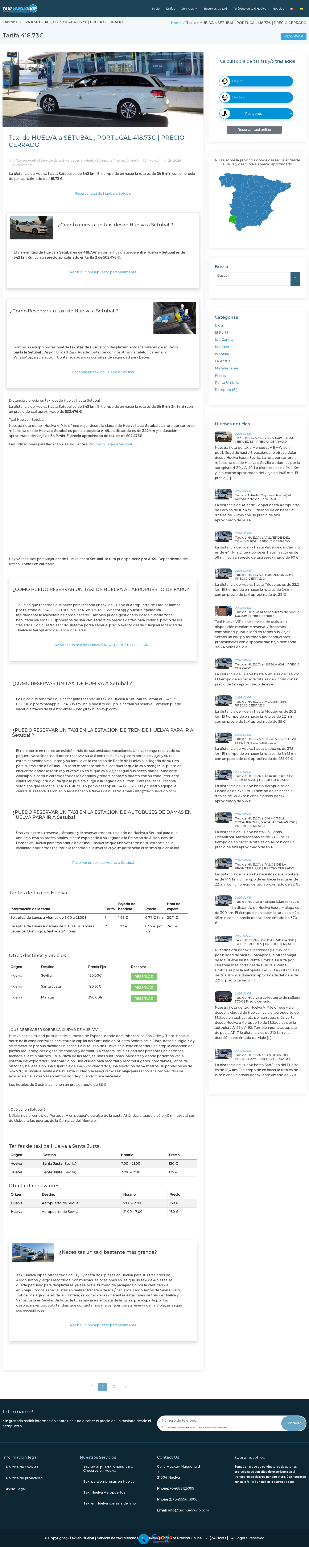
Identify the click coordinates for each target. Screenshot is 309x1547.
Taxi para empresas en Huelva (109, 1481)
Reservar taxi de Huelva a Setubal (103, 193)
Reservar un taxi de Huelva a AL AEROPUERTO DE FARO (103, 645)
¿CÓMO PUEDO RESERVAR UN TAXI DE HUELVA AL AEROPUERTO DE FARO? (100, 589)
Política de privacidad (24, 1478)
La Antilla (223, 361)
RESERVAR (293, 36)
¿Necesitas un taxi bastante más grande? (108, 1252)
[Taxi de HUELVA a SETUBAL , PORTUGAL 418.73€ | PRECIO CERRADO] (103, 91)
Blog (219, 325)
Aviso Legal (16, 1489)
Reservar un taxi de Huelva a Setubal (103, 372)
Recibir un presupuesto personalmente (103, 272)
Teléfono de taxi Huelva (249, 9)
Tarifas (170, 9)
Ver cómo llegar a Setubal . (110, 444)
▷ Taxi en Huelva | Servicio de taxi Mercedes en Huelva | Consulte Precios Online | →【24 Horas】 (87, 160)
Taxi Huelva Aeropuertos (104, 1492)
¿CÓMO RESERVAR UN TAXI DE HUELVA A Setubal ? (72, 683)
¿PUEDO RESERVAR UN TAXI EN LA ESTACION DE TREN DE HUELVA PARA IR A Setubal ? (102, 732)
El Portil (221, 333)
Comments (24, 165)
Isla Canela (224, 340)
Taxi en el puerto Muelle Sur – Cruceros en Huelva (108, 1469)
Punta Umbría (227, 383)
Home (176, 23)
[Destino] (256, 81)
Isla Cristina (225, 347)
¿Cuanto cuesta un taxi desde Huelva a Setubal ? (115, 225)
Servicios (187, 9)
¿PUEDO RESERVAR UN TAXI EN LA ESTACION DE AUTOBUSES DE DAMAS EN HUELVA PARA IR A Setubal (101, 814)
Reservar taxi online (254, 130)
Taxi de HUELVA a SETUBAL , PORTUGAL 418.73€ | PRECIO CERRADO (96, 141)
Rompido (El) (226, 390)
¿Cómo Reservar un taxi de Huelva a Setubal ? (64, 311)
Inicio (156, 9)
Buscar (223, 276)
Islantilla (222, 354)
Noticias (278, 9)
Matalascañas (227, 368)
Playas (220, 375)
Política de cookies (22, 1467)
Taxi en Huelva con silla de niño (109, 1503)
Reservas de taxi (215, 9)
